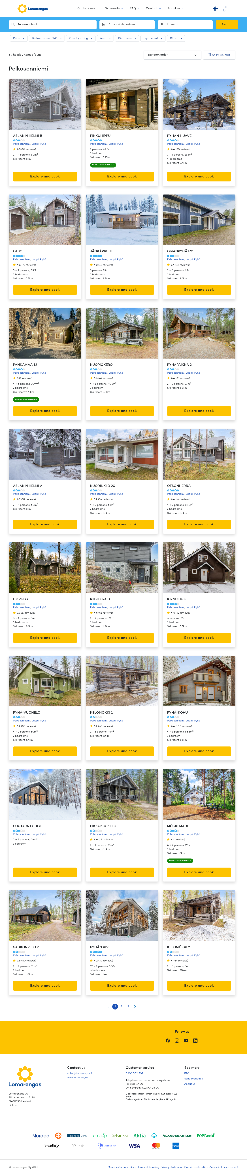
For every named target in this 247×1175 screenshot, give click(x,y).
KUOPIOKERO (101, 365)
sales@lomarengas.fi (79, 1073)
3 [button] (128, 1006)
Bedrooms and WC (45, 38)
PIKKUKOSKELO (103, 826)
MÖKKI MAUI (177, 826)
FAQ (133, 8)
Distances (125, 38)
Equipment (151, 38)
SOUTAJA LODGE (27, 826)
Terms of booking (148, 1167)
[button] (135, 1006)
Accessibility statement (223, 1167)
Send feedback (193, 1078)
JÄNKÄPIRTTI (101, 251)
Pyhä (43, 144)
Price (16, 38)
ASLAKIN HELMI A (27, 486)
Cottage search (88, 8)
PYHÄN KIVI (100, 947)
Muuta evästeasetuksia (122, 1167)
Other (174, 38)
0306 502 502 (134, 1073)
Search (227, 24)
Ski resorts (112, 8)
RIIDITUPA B (100, 599)
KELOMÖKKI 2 (178, 947)
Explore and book (45, 176)
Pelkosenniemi (21, 144)
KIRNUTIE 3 (176, 599)
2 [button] (121, 1006)
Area (103, 38)
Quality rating (78, 38)
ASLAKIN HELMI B (27, 136)
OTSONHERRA (179, 486)
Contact (151, 8)
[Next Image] (74, 104)
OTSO (17, 251)
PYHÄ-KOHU (177, 713)
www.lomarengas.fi (78, 1077)
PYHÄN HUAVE (179, 136)
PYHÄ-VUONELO (26, 713)
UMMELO (20, 599)
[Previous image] (15, 104)
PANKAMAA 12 (25, 365)
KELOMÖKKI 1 (101, 713)
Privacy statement (172, 1167)
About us (174, 8)
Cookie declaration (196, 1167)
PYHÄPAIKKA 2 (179, 365)
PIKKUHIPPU (100, 136)
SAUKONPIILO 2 (26, 947)
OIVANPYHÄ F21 (180, 251)
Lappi (35, 144)
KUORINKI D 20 (102, 486)
